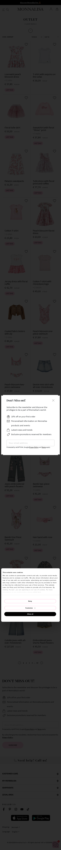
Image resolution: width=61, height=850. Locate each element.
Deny (30, 601)
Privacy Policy (33, 447)
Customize (29, 608)
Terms (44, 447)
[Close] (53, 400)
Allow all (30, 614)
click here (37, 592)
